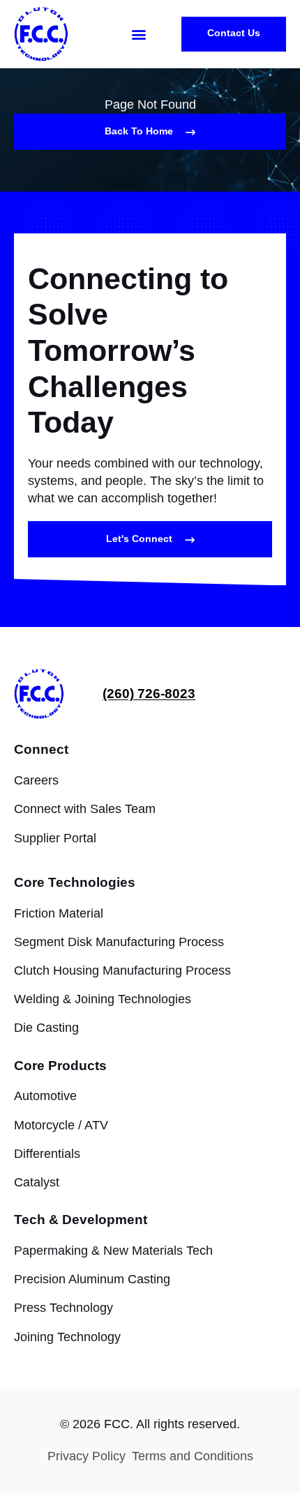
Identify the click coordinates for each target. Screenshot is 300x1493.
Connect (41, 749)
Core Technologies (74, 882)
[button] (138, 34)
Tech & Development (80, 1219)
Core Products (60, 1065)
